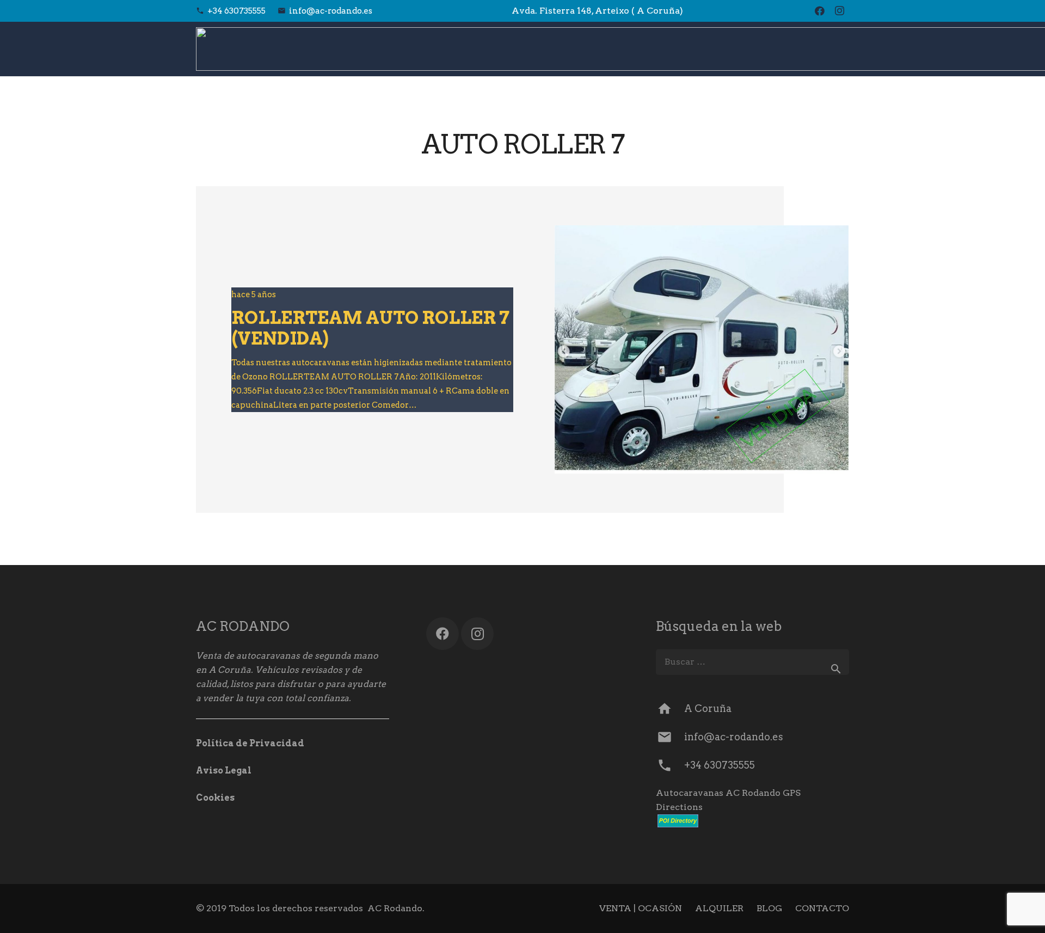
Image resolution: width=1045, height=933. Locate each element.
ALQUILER (719, 908)
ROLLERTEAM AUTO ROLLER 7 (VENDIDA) (370, 328)
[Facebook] (819, 11)
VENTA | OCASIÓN (640, 908)
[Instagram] (839, 11)
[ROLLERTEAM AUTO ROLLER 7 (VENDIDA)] (702, 349)
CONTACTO (822, 908)
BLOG (769, 908)
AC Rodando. (396, 908)
